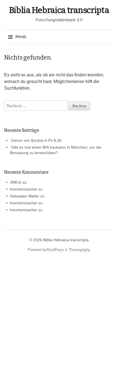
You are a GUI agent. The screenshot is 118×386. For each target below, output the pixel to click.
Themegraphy (79, 250)
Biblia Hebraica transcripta (59, 10)
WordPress (55, 250)
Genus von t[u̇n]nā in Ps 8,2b (36, 140)
